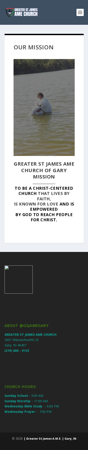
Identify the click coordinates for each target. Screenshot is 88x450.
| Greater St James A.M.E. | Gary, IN (50, 438)
